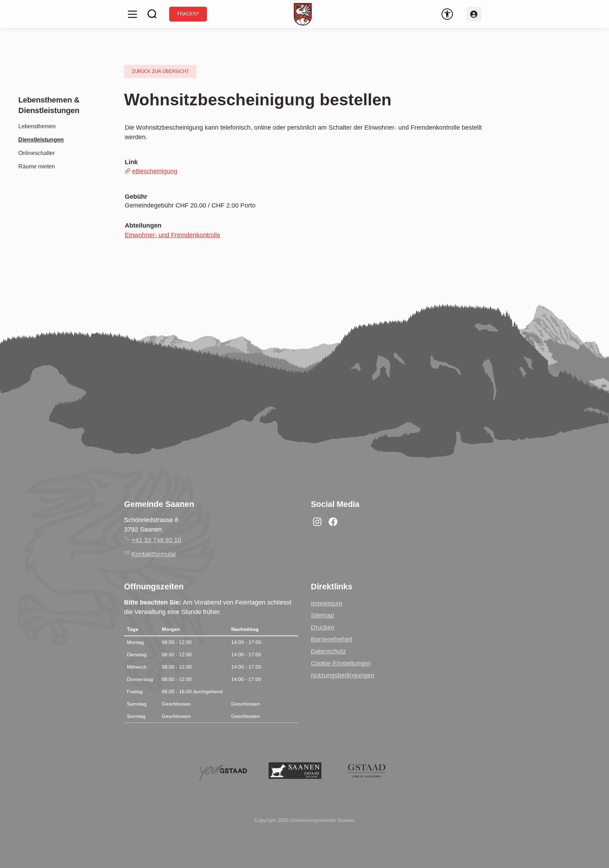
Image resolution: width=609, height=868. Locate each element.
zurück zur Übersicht (160, 71)
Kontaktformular (153, 554)
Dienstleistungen (41, 139)
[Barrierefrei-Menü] (447, 14)
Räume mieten (36, 166)
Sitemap (322, 615)
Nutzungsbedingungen (342, 675)
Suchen (152, 14)
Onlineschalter (36, 153)
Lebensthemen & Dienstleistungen (49, 105)
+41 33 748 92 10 (156, 540)
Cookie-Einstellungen (341, 663)
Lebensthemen (37, 126)
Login (474, 14)
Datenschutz (328, 651)
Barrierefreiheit (331, 639)
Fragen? (188, 14)
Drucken (322, 627)
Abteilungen (143, 225)
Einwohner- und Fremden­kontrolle (172, 234)
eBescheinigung (154, 171)
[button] (132, 14)
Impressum (326, 603)
